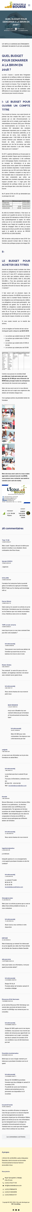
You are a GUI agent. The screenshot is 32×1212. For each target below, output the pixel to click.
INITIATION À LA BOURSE (10, 30)
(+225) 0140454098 (11, 1192)
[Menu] (29, 5)
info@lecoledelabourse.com (13, 1185)
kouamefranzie (7, 1105)
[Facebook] (13, 1210)
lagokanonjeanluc (8, 848)
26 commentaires (23, 30)
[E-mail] (18, 1210)
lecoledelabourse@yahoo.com (17, 785)
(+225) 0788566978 (11, 1189)
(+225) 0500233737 (11, 1195)
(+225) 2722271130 (11, 1183)
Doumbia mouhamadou (10, 1053)
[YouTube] (16, 1210)
